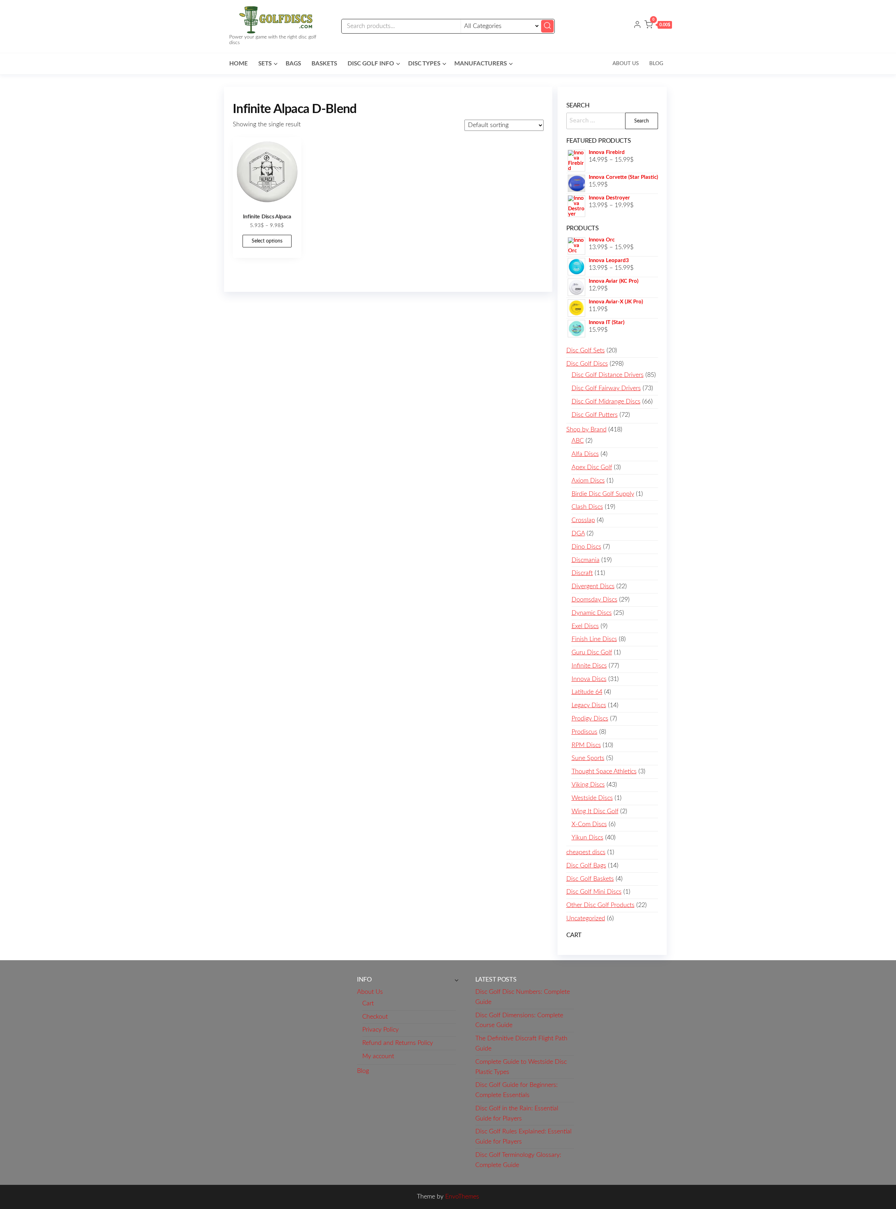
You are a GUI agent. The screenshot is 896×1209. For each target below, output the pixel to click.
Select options (267, 241)
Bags (293, 63)
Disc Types (424, 63)
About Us (625, 63)
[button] (658, 26)
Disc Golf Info (371, 63)
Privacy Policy (380, 1030)
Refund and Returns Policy (397, 1043)
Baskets (324, 63)
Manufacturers (480, 63)
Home (238, 63)
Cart (368, 1003)
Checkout (375, 1017)
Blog (656, 63)
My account (378, 1056)
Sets (265, 63)
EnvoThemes (462, 1197)
